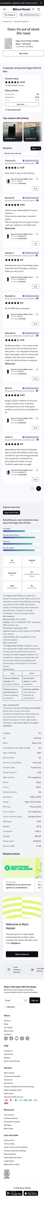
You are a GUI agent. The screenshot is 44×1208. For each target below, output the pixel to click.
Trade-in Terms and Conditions (16, 1147)
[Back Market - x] (27, 1038)
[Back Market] (21, 9)
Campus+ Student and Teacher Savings (19, 1086)
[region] (22, 132)
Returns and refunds (12, 1061)
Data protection (10, 1154)
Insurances (8, 1080)
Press (6, 1024)
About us (7, 1020)
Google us (15, 943)
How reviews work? (14, 110)
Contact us (8, 1051)
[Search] (21, 15)
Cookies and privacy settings (15, 1150)
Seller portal (8, 1093)
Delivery (7, 1058)
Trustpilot (7, 1034)
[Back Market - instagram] (6, 1038)
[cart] (38, 9)
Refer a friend (9, 1073)
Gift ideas (7, 1125)
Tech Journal (9, 1115)
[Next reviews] (38, 488)
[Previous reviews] (32, 488)
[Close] (41, 3)
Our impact (8, 1027)
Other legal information (13, 1157)
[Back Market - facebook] (22, 1038)
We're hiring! (8, 1031)
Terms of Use (9, 1140)
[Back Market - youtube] (17, 1038)
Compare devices (11, 1118)
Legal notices (9, 1161)
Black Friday (8, 1128)
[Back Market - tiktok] (11, 1038)
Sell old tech (8, 1083)
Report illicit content (11, 1164)
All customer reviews (12, 1122)
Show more (10, 228)
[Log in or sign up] (33, 9)
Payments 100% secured (13, 1097)
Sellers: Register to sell (12, 1090)
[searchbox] (32, 14)
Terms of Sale (9, 1144)
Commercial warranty (12, 1076)
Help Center (8, 1054)
